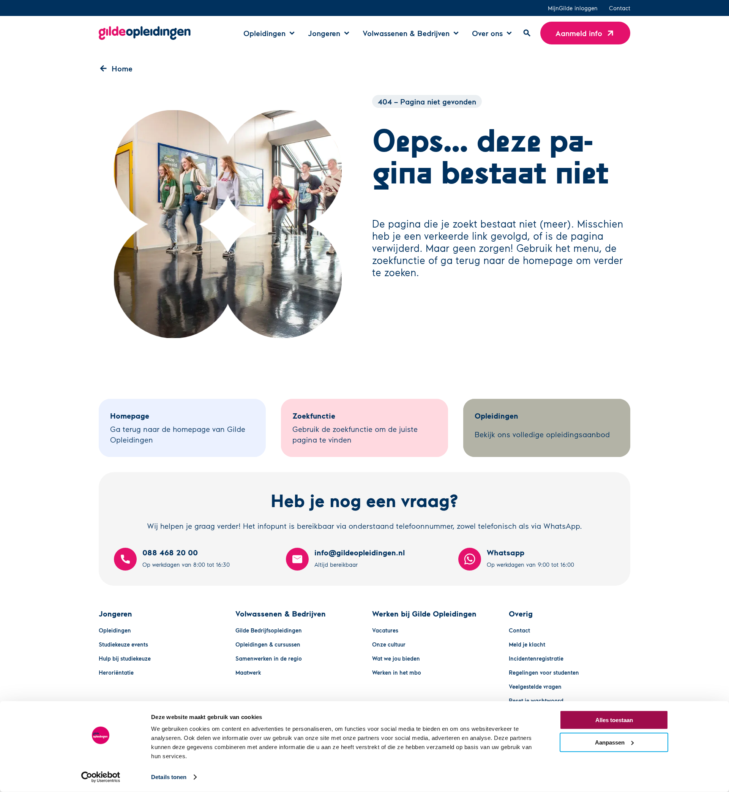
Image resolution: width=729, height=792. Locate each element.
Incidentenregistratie (536, 658)
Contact (619, 8)
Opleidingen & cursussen (267, 644)
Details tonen (168, 777)
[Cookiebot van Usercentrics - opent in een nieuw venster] (101, 777)
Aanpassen (610, 742)
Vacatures (385, 630)
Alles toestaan (614, 720)
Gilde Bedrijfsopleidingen (268, 630)
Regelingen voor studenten (544, 672)
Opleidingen (115, 630)
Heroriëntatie (116, 672)
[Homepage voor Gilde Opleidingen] (145, 33)
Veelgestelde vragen (535, 686)
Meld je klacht (527, 644)
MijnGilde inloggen (573, 8)
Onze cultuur (389, 644)
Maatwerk (248, 672)
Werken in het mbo (396, 672)
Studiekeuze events (123, 644)
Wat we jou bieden (396, 658)
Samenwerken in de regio (268, 658)
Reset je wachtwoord (536, 700)
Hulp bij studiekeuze (125, 658)
